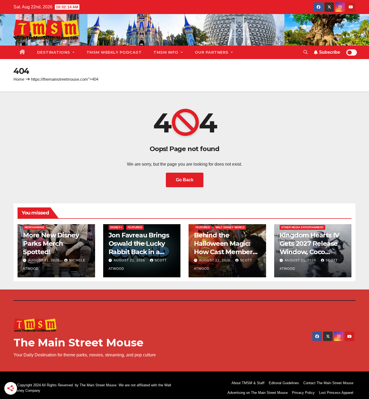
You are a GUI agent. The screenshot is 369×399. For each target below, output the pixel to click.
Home (19, 79)
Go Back (184, 180)
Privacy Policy (303, 393)
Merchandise (35, 227)
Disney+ (116, 227)
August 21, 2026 (44, 260)
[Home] (22, 52)
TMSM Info (166, 52)
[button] (305, 52)
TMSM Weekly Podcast (114, 52)
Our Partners (212, 52)
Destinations (54, 52)
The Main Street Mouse (78, 342)
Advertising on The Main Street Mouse (257, 393)
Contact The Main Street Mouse (328, 383)
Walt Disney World (230, 227)
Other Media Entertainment (302, 227)
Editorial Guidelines (284, 383)
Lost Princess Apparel (336, 393)
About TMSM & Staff (248, 383)
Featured (135, 227)
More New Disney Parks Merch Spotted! (51, 243)
